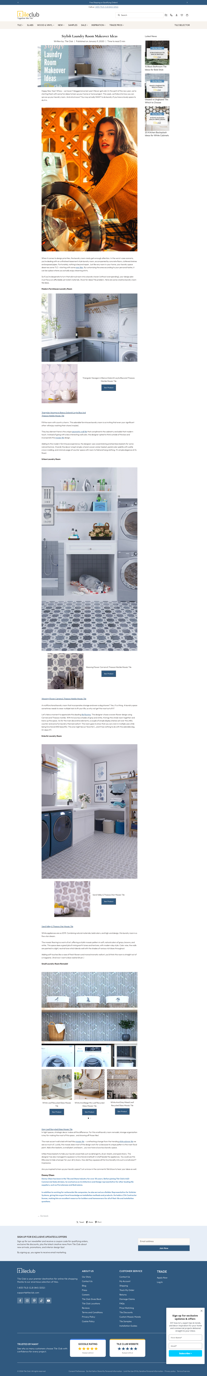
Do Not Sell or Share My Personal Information (104, 1371)
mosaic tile (59, 437)
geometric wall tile (79, 431)
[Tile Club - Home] (28, 15)
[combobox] (140, 15)
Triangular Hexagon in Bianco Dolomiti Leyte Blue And (64, 412)
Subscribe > (185, 1353)
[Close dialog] (201, 1311)
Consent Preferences (77, 1371)
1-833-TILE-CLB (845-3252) (106, 7)
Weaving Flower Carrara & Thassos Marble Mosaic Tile (64, 698)
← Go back (43, 1215)
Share (91, 1222)
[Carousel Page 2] (90, 1118)
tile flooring (86, 714)
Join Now (163, 1248)
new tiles (79, 267)
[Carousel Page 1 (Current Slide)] (88, 1118)
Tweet (81, 1222)
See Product (108, 388)
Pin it (99, 1222)
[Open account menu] (176, 15)
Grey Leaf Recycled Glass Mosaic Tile (57, 1129)
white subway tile (126, 1141)
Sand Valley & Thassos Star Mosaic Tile (57, 926)
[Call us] (171, 15)
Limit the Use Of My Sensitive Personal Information (143, 1371)
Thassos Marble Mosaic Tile (53, 415)
